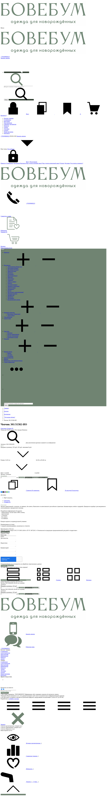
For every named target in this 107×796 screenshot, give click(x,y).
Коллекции (7, 265)
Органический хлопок (13, 299)
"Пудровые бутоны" (13, 269)
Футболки (10, 356)
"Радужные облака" (13, 268)
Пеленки (9, 333)
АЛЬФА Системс (14, 698)
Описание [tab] (7, 500)
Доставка (67, 163)
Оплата (62, 163)
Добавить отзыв (5, 532)
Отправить (11, 565)
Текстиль (7, 331)
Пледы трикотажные (13, 334)
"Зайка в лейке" (11, 281)
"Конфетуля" (11, 295)
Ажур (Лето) (11, 315)
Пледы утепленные (12, 336)
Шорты (6, 359)
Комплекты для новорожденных (13, 360)
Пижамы (6, 339)
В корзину (21, 477)
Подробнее (4, 476)
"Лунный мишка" (12, 284)
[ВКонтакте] (1, 492)
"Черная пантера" (12, 293)
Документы (16, 163)
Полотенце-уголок (12, 337)
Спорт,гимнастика (9, 362)
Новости (3, 163)
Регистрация (33, 162)
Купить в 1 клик (43, 477)
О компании (9, 163)
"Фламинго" (10, 289)
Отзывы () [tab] (7, 502)
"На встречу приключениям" (15, 292)
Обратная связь (30, 647)
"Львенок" (10, 280)
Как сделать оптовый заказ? (34, 163)
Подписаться (4, 692)
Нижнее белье (8, 351)
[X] (3, 492)
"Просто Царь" (11, 287)
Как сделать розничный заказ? (51, 163)
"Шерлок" (10, 277)
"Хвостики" (10, 278)
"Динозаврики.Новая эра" (14, 266)
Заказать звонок (5, 58)
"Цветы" (9, 283)
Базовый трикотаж (9, 312)
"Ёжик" (9, 290)
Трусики (9, 354)
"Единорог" (10, 274)
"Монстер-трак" (11, 271)
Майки (9, 353)
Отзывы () (10, 428)
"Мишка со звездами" (13, 286)
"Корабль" (10, 272)
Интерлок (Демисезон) (13, 314)
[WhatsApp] (7, 492)
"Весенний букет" (12, 275)
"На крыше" (10, 298)
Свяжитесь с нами (6, 216)
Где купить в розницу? (76, 163)
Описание (3, 428)
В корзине (35, 477)
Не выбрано (11, 149)
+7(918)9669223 (5, 56)
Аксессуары (7, 318)
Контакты (23, 163)
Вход (27, 114)
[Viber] (5, 492)
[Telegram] (9, 492)
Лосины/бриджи (8, 357)
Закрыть (3, 724)
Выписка (6, 252)
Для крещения (8, 317)
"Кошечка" (10, 296)
